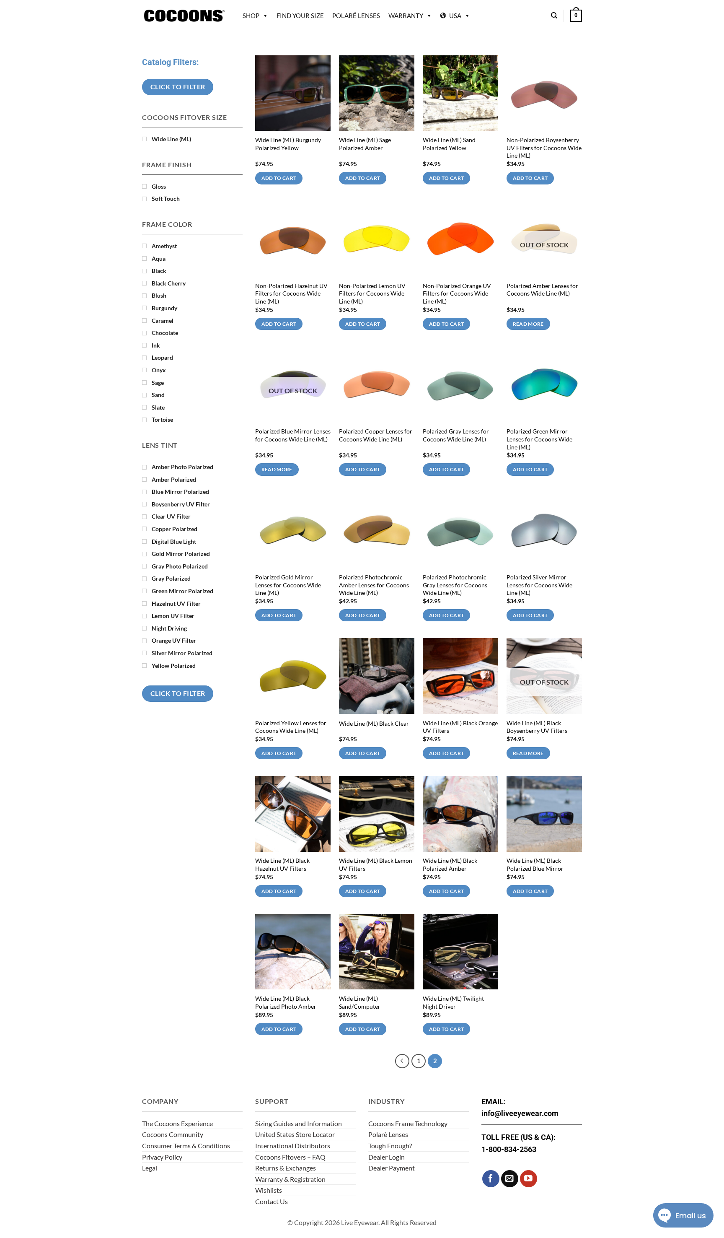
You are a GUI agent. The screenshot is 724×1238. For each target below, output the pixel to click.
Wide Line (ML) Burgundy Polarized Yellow (288, 143)
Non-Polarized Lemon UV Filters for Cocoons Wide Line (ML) (372, 293)
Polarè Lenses (388, 1134)
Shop (251, 15)
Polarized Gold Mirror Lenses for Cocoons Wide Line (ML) (288, 585)
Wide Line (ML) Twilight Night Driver (453, 1002)
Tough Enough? (390, 1146)
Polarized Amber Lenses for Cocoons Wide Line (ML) (542, 289)
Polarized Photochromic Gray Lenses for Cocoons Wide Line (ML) (455, 585)
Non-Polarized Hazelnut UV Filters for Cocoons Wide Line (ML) (291, 293)
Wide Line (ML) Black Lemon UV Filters (375, 864)
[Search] (554, 15)
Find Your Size (300, 15)
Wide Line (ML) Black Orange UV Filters (460, 726)
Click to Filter (177, 87)
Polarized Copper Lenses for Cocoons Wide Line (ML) (375, 435)
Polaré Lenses (356, 15)
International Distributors (292, 1146)
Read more (528, 324)
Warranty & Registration (290, 1179)
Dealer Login (386, 1157)
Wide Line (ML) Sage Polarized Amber (365, 143)
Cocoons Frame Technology (407, 1123)
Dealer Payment (391, 1168)
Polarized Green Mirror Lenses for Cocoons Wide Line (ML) (539, 439)
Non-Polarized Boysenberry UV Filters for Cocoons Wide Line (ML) (544, 147)
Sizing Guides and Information (298, 1123)
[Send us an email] (509, 1178)
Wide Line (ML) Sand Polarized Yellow (449, 143)
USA (455, 15)
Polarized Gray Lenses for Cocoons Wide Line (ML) (456, 435)
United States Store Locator (295, 1134)
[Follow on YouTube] (528, 1178)
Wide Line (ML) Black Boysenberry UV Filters (537, 726)
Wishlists (268, 1190)
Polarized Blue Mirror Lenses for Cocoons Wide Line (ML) (293, 435)
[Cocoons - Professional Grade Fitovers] (184, 15)
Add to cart (279, 178)
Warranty (405, 15)
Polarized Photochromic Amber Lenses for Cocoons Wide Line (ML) (374, 585)
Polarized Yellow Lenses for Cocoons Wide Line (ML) (290, 726)
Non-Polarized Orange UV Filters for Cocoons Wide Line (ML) (457, 293)
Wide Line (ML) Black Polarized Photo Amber (285, 1002)
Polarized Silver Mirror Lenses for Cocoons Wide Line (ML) (539, 585)
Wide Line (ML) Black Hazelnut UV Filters (282, 864)
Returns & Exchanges (285, 1168)
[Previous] (402, 1061)
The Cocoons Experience (177, 1123)
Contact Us (271, 1201)
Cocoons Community (172, 1134)
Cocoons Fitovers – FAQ (290, 1157)
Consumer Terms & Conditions (186, 1146)
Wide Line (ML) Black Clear (374, 723)
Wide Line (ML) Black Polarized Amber (450, 864)
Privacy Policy (162, 1157)
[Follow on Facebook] (490, 1178)
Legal (149, 1168)
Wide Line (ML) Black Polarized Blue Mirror (535, 864)
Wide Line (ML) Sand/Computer (359, 1002)
